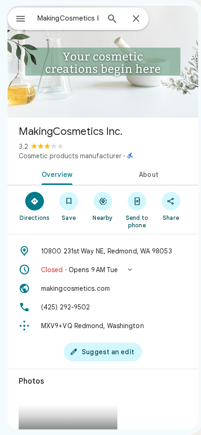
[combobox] (68, 18)
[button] (102, 269)
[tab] (55, 173)
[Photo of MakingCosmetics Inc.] (102, 62)
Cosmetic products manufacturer (70, 156)
